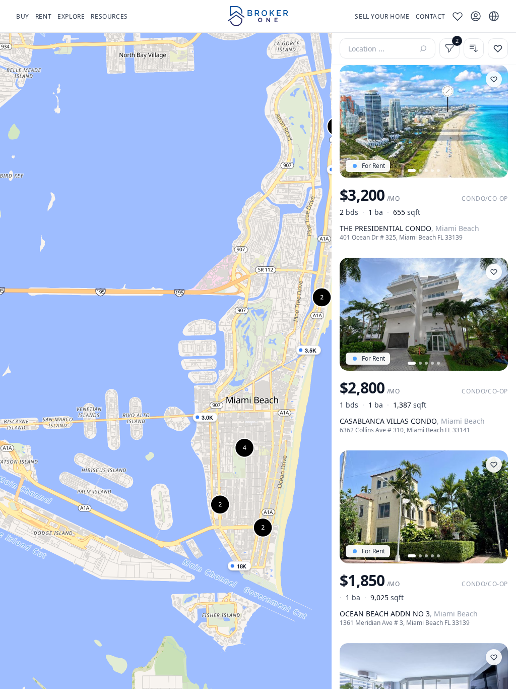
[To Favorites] (494, 79)
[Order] (474, 48)
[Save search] (498, 48)
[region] (166, 360)
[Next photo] (496, 121)
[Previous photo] (352, 121)
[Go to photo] (412, 170)
